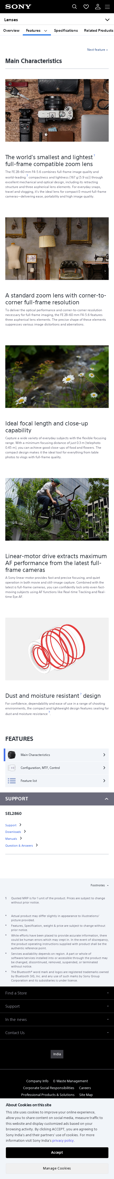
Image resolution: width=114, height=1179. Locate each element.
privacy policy (63, 1140)
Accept (57, 1152)
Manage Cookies (57, 1168)
